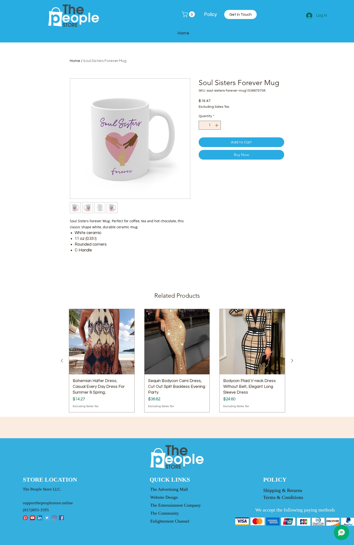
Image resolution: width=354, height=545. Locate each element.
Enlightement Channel (169, 521)
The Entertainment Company (175, 505)
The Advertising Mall (169, 489)
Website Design (164, 497)
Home (75, 61)
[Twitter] (47, 517)
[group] (177, 360)
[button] (189, 14)
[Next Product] (292, 360)
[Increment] (217, 125)
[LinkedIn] (39, 517)
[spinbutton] (209, 125)
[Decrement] (202, 125)
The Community (164, 513)
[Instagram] (54, 517)
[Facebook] (61, 517)
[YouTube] (32, 517)
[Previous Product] (62, 360)
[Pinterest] (25, 517)
